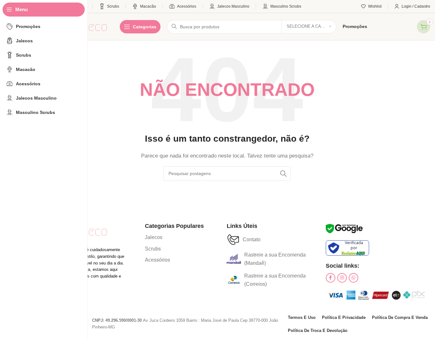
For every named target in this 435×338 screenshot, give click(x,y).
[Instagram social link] (342, 278)
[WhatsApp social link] (353, 278)
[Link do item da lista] (157, 237)
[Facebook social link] (330, 278)
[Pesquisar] (283, 173)
